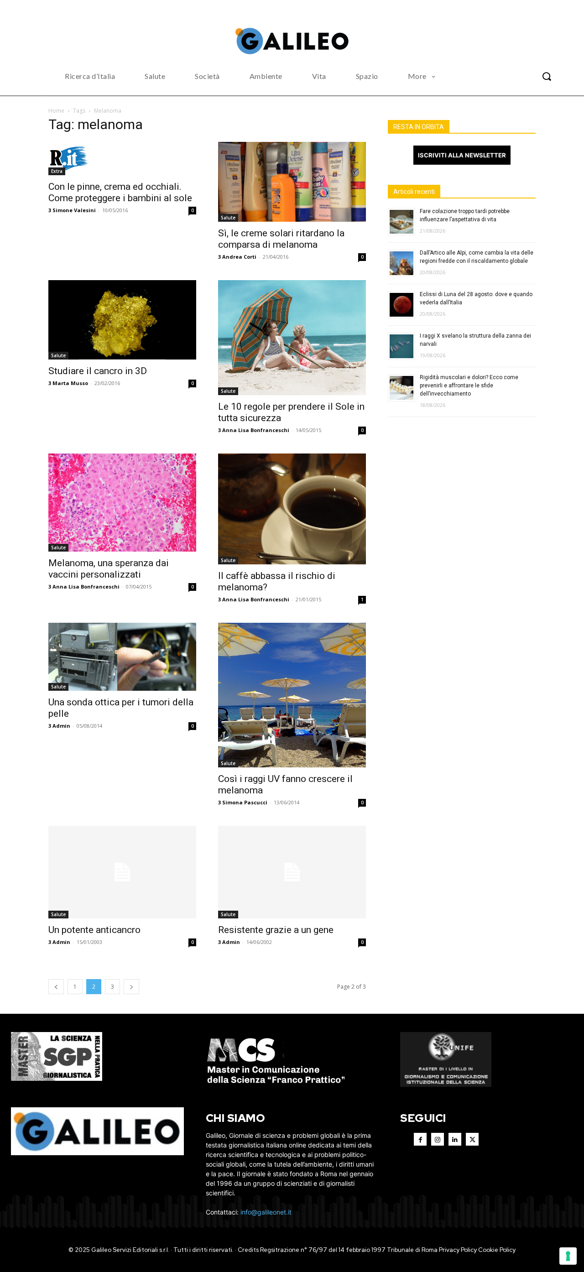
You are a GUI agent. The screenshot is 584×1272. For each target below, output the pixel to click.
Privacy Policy (458, 1250)
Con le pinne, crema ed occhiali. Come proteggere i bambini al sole (120, 192)
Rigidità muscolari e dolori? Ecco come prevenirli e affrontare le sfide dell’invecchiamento (469, 385)
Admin (61, 725)
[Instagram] (437, 1139)
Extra (57, 171)
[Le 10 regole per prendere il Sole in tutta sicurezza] (292, 337)
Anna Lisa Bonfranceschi (255, 430)
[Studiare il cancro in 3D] (122, 320)
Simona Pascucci (244, 802)
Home (56, 111)
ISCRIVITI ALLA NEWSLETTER (462, 155)
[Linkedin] (454, 1139)
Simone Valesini (74, 210)
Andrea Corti (239, 256)
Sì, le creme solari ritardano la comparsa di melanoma (281, 239)
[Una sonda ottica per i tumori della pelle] (122, 657)
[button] (547, 76)
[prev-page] (56, 986)
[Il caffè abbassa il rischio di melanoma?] (292, 509)
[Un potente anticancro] (122, 872)
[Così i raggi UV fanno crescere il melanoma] (292, 695)
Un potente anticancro (94, 929)
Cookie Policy (497, 1250)
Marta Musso (70, 383)
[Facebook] (420, 1139)
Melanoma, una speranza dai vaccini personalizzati (108, 569)
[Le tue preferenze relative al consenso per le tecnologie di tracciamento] (568, 1256)
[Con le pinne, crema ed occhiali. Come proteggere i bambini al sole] (122, 158)
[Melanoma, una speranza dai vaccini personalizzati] (122, 503)
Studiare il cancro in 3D (97, 370)
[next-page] (131, 986)
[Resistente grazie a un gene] (292, 872)
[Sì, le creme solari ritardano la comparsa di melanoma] (292, 182)
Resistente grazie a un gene (276, 929)
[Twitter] (472, 1139)
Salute (228, 217)
